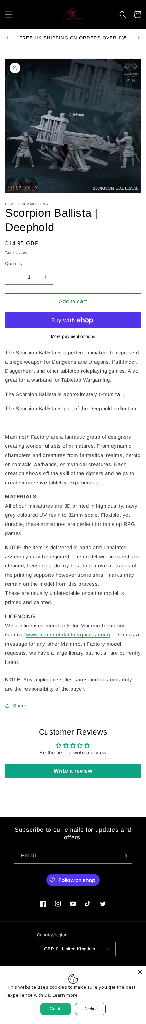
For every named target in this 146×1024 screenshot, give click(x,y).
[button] (8, 14)
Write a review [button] (73, 771)
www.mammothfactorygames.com (67, 634)
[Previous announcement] (7, 38)
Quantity (14, 263)
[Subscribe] (124, 856)
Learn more (65, 995)
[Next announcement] (138, 38)
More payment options (73, 336)
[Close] (139, 972)
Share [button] (20, 705)
